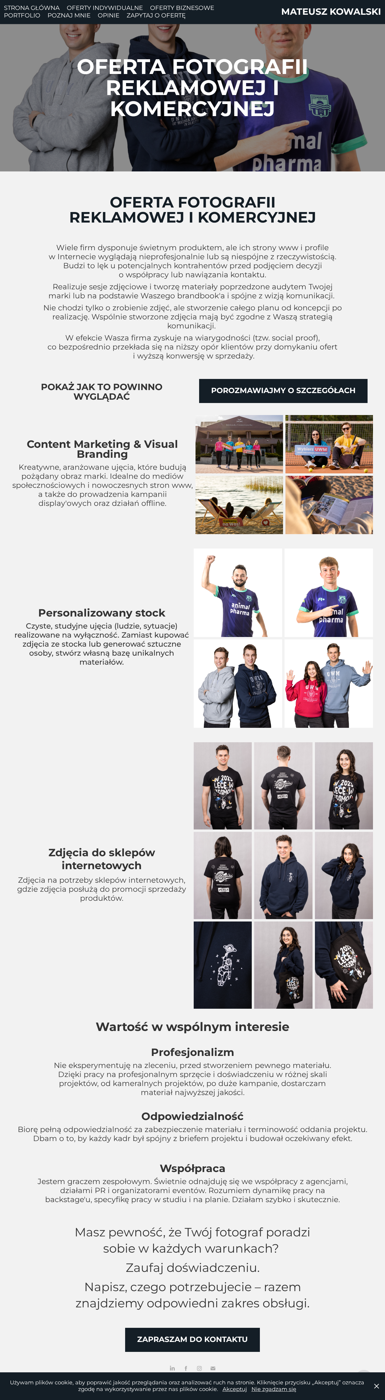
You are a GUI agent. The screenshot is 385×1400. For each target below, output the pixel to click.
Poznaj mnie (69, 15)
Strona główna (32, 8)
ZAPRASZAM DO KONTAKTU (192, 1340)
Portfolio (22, 15)
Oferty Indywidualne (105, 8)
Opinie (108, 15)
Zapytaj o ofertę (156, 15)
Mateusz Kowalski (331, 12)
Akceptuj (235, 1389)
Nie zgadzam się (273, 1389)
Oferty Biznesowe (182, 8)
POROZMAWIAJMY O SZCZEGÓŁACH (283, 391)
